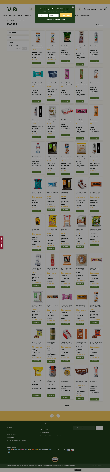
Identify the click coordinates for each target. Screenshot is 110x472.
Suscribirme (66, 15)
